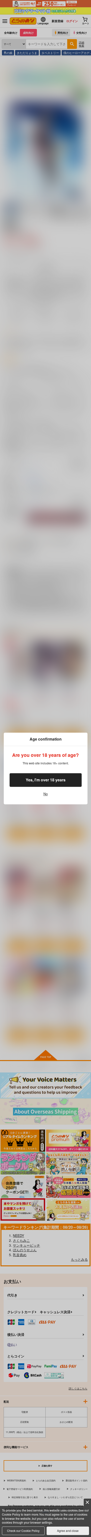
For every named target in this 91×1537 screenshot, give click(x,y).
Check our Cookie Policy (23, 1530)
